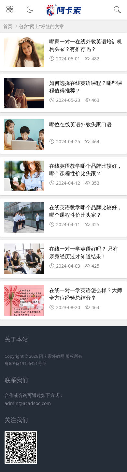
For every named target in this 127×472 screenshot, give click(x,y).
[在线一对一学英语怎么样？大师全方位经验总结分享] (24, 301)
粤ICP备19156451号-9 (25, 363)
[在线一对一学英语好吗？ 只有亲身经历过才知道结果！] (24, 259)
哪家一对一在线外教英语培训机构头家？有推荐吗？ (85, 45)
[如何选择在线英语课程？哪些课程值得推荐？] (24, 94)
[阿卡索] (63, 15)
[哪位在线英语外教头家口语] (24, 135)
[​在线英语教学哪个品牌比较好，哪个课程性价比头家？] (24, 177)
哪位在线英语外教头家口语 (80, 124)
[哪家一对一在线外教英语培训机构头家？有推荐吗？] (24, 52)
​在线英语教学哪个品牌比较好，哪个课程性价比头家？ (85, 169)
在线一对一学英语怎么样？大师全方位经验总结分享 (85, 293)
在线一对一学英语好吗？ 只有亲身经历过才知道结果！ (83, 252)
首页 (7, 26)
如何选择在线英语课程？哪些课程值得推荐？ (85, 86)
